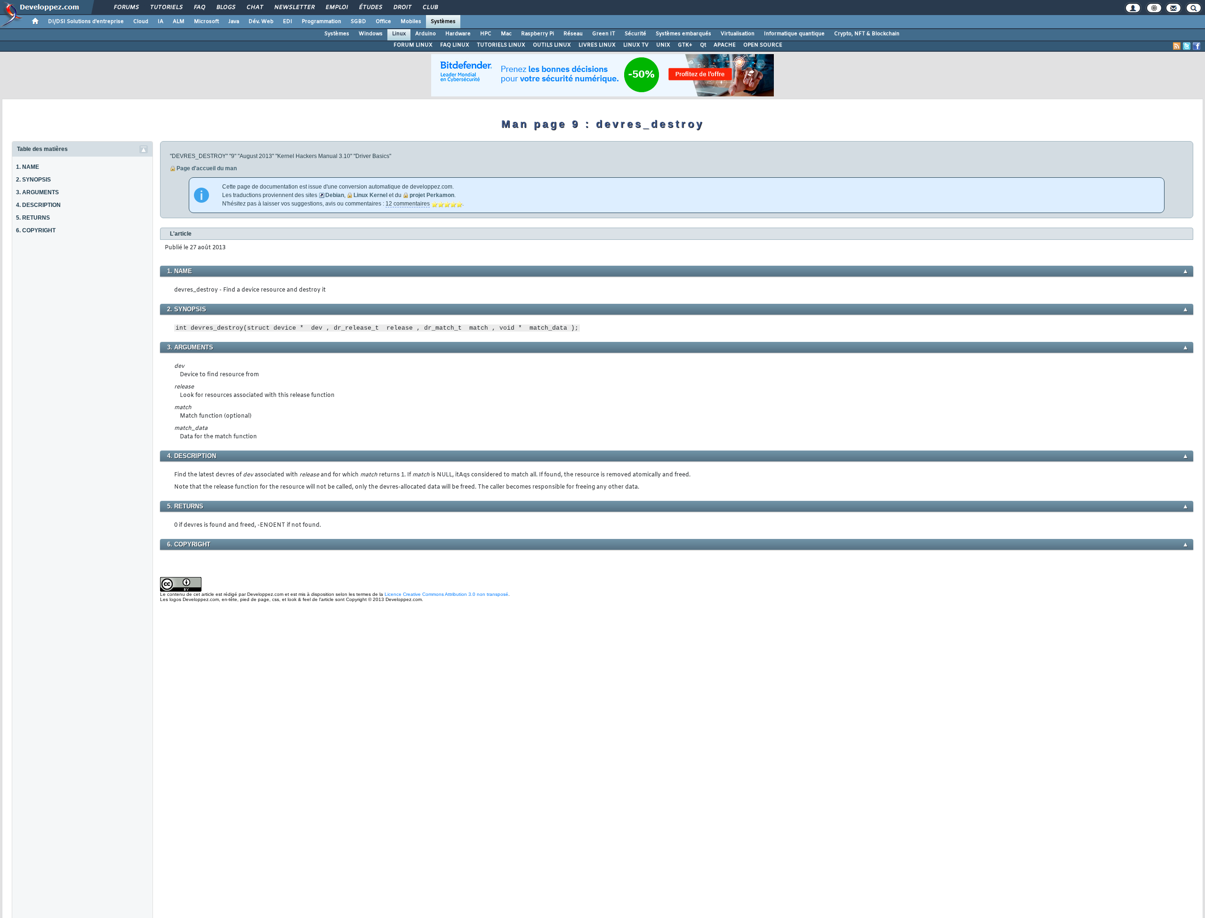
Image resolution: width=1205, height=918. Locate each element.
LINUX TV (636, 45)
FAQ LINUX (454, 45)
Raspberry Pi (537, 34)
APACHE (725, 45)
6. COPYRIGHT (36, 230)
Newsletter (294, 7)
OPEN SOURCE (762, 45)
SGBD (358, 21)
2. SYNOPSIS (33, 179)
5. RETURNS (33, 217)
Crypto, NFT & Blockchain (867, 34)
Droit (402, 7)
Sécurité (635, 34)
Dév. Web (261, 21)
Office (383, 21)
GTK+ (685, 45)
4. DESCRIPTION (38, 205)
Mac (506, 34)
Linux (399, 34)
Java (233, 21)
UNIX (663, 45)
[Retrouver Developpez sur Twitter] (1186, 46)
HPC (485, 34)
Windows (371, 34)
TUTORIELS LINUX (501, 45)
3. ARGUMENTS (37, 192)
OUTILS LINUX (552, 45)
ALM (179, 21)
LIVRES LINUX (597, 45)
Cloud (140, 21)
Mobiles (411, 21)
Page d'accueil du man (207, 168)
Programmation (321, 21)
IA (160, 21)
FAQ (199, 7)
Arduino (425, 34)
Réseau (573, 34)
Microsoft (206, 21)
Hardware (458, 34)
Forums (125, 7)
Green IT (603, 34)
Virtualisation (738, 34)
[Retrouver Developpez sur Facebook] (1196, 46)
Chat (254, 7)
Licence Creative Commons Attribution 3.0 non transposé (446, 594)
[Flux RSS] (1177, 46)
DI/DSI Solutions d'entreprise (86, 21)
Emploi (336, 7)
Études (370, 7)
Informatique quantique (794, 34)
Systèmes (443, 21)
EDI (287, 21)
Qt (703, 45)
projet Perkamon (432, 195)
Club (429, 7)
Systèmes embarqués (683, 34)
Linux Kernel (370, 195)
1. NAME (27, 167)
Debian (334, 195)
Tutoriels (166, 7)
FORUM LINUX (413, 45)
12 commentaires (408, 203)
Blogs (225, 7)
